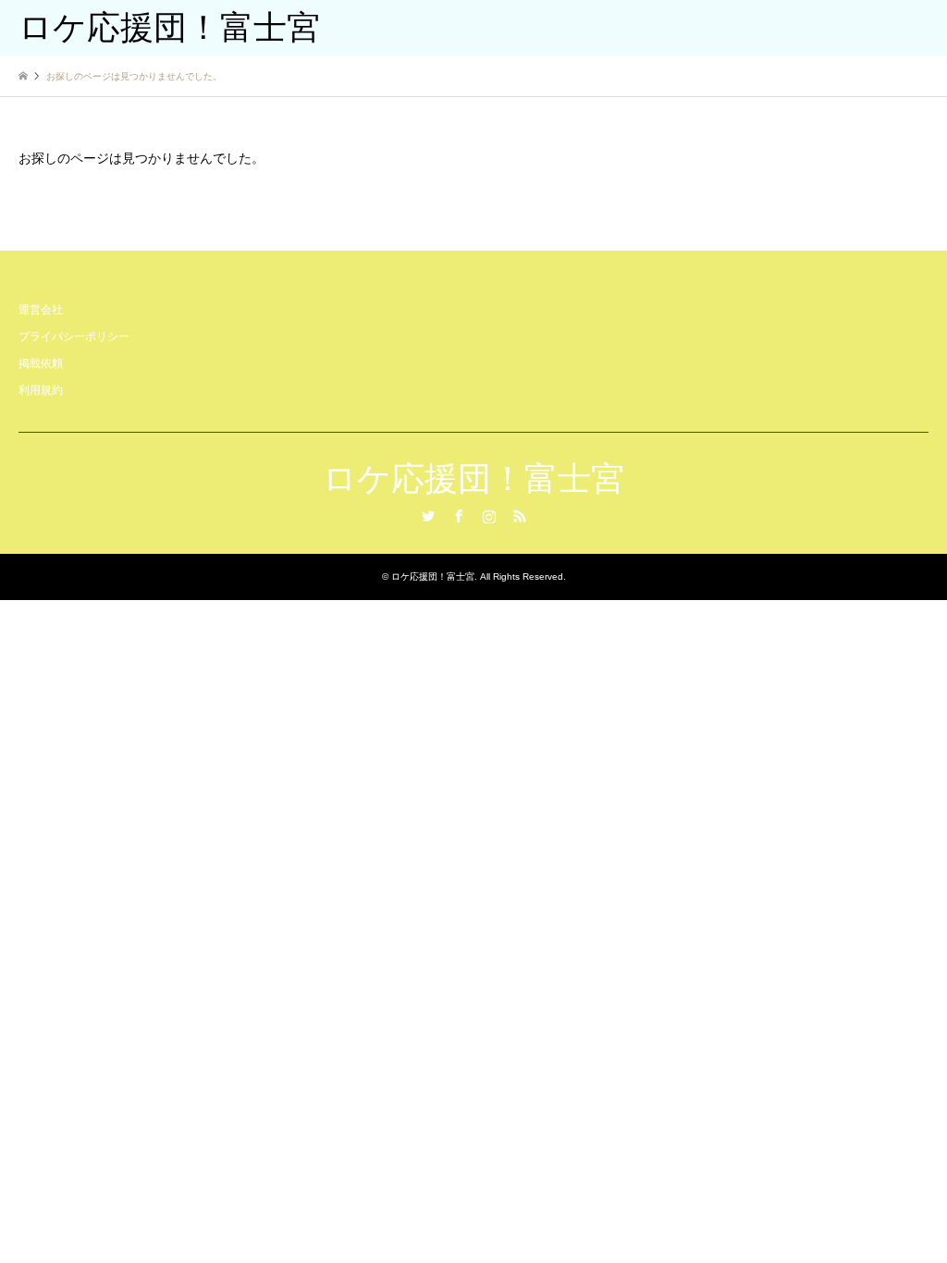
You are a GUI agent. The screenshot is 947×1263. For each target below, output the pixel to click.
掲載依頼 (40, 363)
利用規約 (40, 390)
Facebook (458, 515)
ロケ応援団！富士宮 (473, 478)
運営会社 (40, 309)
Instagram (489, 515)
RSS (519, 515)
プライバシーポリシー (73, 336)
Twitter (428, 515)
